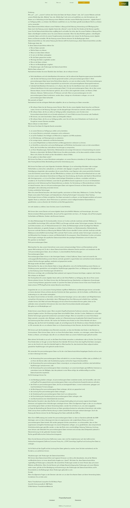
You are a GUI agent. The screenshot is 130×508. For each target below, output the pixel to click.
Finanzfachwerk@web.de (45, 486)
